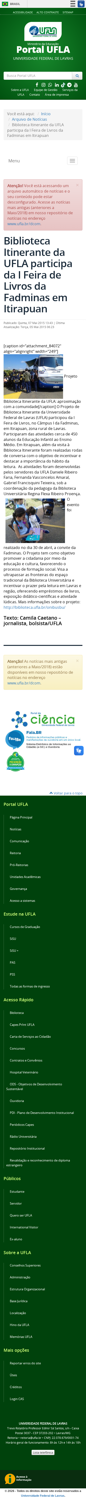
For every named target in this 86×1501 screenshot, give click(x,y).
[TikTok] (63, 84)
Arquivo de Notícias (29, 119)
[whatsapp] (50, 84)
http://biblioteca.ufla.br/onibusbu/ (34, 607)
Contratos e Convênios (26, 1060)
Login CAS (17, 1399)
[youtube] (76, 84)
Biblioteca (17, 1013)
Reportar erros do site (25, 1363)
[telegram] (69, 84)
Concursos (17, 1049)
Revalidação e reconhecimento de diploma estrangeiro (38, 1162)
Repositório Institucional (27, 1149)
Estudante (17, 1192)
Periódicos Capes (22, 1125)
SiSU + (14, 951)
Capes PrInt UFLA (22, 1025)
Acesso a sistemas (22, 901)
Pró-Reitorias (19, 865)
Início (46, 113)
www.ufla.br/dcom (23, 223)
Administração (20, 1277)
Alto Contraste (48, 12)
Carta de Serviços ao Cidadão (30, 1037)
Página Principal (21, 817)
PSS (12, 974)
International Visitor (24, 1227)
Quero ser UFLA (21, 1215)
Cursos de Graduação (25, 927)
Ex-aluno (16, 1239)
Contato (34, 95)
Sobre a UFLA (20, 90)
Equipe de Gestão (45, 90)
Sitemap (68, 12)
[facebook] (37, 84)
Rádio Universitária (23, 1137)
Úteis (13, 1375)
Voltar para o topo (67, 793)
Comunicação (19, 841)
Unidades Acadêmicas (25, 877)
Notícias (15, 829)
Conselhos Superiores (25, 1265)
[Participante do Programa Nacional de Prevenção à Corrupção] (15, 761)
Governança (18, 889)
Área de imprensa (57, 95)
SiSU (13, 939)
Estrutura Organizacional (27, 1289)
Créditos (16, 1387)
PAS (12, 963)
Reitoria (15, 853)
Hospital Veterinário (24, 1072)
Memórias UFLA (21, 1337)
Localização (18, 1313)
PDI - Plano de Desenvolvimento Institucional (42, 1113)
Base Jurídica (18, 1301)
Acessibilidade (23, 12)
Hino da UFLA (19, 1325)
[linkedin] (57, 84)
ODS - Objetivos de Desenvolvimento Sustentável (34, 1086)
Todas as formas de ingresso (30, 986)
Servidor (16, 1204)
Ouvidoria (17, 1101)
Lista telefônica (43, 1452)
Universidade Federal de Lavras (42, 1495)
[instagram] (44, 84)
